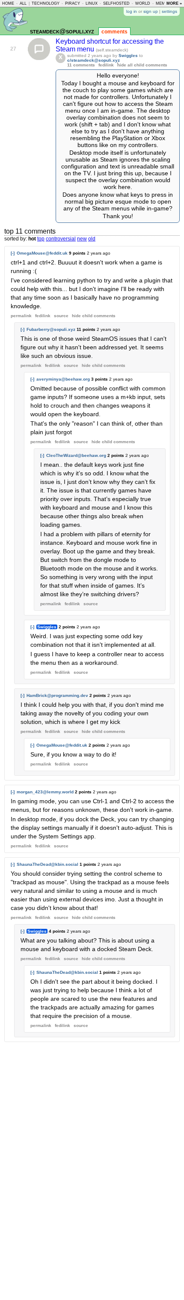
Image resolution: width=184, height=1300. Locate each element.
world (142, 3)
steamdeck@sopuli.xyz (62, 31)
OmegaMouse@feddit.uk (42, 253)
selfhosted (116, 3)
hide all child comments (142, 65)
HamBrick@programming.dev (57, 695)
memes (163, 3)
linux (92, 3)
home (8, 3)
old (91, 239)
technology (45, 3)
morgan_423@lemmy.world (45, 792)
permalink (21, 315)
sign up (150, 11)
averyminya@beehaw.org (63, 379)
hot (32, 239)
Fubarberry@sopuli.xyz (51, 329)
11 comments (81, 65)
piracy (72, 3)
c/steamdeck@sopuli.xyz (93, 60)
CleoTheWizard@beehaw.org (76, 455)
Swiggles (128, 55)
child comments (94, 315)
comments (114, 32)
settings (169, 11)
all (23, 3)
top (41, 239)
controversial (61, 239)
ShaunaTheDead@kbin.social (47, 864)
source (61, 315)
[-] (13, 253)
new (82, 239)
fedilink (106, 65)
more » (174, 3)
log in (131, 11)
